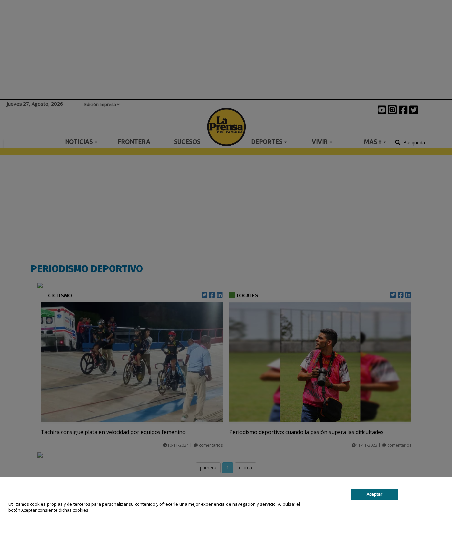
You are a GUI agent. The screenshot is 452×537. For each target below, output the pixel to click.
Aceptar (374, 494)
